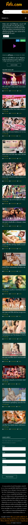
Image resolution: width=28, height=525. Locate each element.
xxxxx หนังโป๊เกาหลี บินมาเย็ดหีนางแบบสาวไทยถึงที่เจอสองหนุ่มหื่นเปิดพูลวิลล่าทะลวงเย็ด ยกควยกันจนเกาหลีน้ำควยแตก (14, 244)
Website (4, 458)
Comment (4, 465)
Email (3, 452)
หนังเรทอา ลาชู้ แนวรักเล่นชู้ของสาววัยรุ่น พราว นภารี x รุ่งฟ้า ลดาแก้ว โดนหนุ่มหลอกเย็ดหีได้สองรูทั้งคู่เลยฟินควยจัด (14, 199)
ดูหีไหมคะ (10, 55)
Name (3, 446)
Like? (7, 36)
